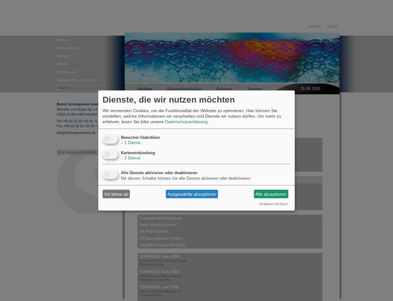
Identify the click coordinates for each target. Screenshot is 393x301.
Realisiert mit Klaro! (273, 204)
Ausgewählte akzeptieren (192, 193)
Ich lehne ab (116, 193)
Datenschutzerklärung (186, 121)
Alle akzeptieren (270, 193)
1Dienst (130, 142)
